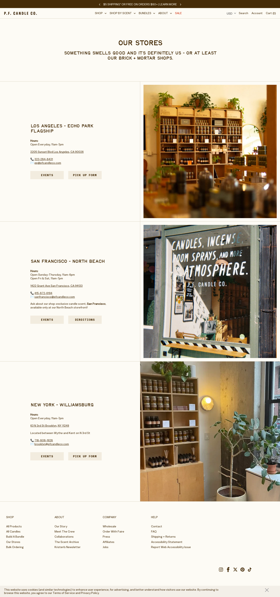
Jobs (105, 547)
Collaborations (64, 536)
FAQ (154, 531)
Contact (156, 526)
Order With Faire (113, 531)
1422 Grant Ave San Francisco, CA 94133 (56, 286)
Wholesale (109, 526)
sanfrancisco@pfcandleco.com (54, 297)
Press (106, 536)
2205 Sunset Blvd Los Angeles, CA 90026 (57, 152)
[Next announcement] (180, 4)
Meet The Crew (65, 531)
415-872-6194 (43, 293)
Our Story (61, 526)
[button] (100, 13)
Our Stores (13, 542)
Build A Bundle (15, 536)
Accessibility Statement (166, 542)
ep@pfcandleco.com (47, 163)
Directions (88, 320)
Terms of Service (64, 593)
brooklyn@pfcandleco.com (51, 444)
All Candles (13, 531)
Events (47, 175)
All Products (14, 526)
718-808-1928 (43, 440)
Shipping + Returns (163, 536)
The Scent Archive (67, 542)
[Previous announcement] (99, 4)
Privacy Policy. (90, 593)
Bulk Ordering (15, 547)
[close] (270, 590)
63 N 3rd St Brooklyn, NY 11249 (49, 425)
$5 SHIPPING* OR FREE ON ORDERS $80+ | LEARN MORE (140, 4)
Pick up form (87, 175)
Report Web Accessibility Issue (171, 547)
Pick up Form (87, 456)
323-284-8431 (43, 159)
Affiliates (108, 542)
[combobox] (231, 13)
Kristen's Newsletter (68, 547)
